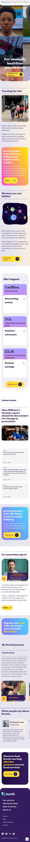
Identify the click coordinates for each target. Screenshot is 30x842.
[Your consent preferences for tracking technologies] (27, 839)
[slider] (15, 730)
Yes (29, 2)
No (15, 3)
